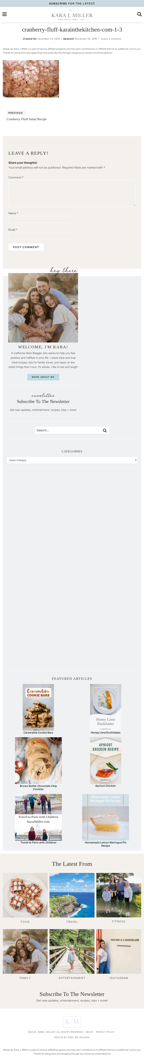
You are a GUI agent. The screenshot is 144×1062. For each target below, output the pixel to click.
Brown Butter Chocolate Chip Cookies (38, 787)
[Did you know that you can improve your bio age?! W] (39, 499)
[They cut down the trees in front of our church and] (39, 572)
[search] (139, 14)
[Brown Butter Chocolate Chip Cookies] (38, 782)
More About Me (43, 377)
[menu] (4, 14)
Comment (16, 177)
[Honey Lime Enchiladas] (105, 729)
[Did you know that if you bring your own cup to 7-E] (104, 572)
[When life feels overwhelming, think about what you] (39, 645)
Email (12, 229)
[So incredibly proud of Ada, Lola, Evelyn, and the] (104, 499)
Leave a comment (111, 38)
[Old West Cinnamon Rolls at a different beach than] (104, 536)
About (89, 1032)
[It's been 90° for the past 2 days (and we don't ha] (39, 609)
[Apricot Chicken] (105, 782)
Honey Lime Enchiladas (106, 732)
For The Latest (72, 3)
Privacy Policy (105, 1032)
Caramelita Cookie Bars (38, 732)
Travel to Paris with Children (38, 842)
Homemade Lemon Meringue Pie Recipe (105, 844)
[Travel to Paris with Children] (38, 838)
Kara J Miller (72, 14)
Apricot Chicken (105, 785)
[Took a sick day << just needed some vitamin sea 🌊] (39, 536)
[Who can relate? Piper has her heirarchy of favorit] (104, 609)
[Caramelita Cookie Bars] (38, 729)
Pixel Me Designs (79, 1037)
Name (13, 213)
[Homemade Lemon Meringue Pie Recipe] (105, 838)
